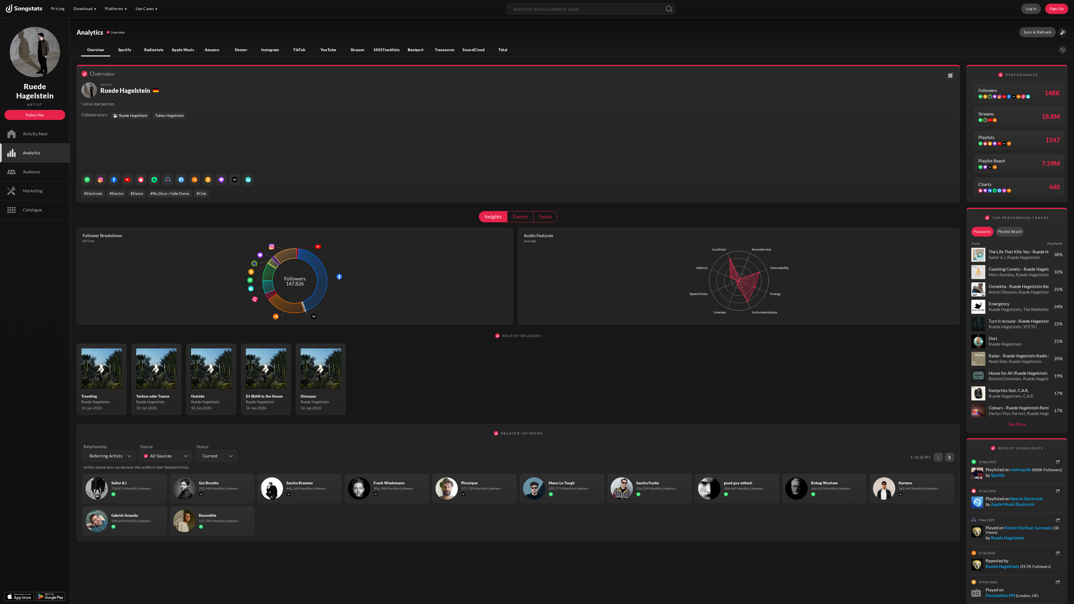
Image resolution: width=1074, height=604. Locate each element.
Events (520, 217)
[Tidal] (234, 179)
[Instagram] (100, 179)
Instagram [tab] (270, 50)
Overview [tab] (95, 50)
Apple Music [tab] (183, 50)
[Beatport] (154, 179)
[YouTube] (127, 179)
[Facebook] (113, 179)
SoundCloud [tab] (474, 50)
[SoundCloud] (194, 179)
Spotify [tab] (124, 50)
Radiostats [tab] (154, 50)
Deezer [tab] (241, 50)
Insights (493, 217)
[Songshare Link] (1062, 32)
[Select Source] (1062, 50)
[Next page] (949, 457)
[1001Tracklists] (167, 179)
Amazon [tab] (212, 50)
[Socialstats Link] (950, 75)
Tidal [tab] (503, 50)
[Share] (1058, 461)
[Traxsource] (181, 179)
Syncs (545, 217)
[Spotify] (87, 179)
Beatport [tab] (416, 50)
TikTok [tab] (299, 50)
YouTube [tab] (328, 50)
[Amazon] (207, 179)
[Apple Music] (140, 179)
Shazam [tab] (357, 50)
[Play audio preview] (978, 255)
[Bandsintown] (248, 179)
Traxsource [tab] (444, 50)
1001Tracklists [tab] (386, 50)
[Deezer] (221, 179)
